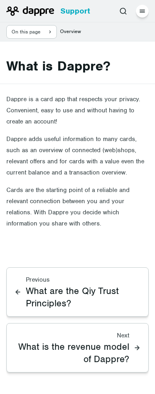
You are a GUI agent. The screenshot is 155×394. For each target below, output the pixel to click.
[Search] (123, 11)
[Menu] (142, 11)
